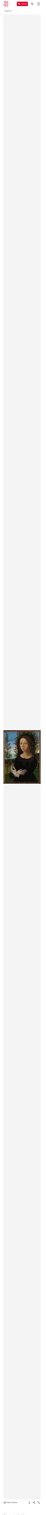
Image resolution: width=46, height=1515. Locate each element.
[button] (22, 757)
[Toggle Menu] (39, 4)
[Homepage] (6, 3)
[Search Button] (32, 4)
